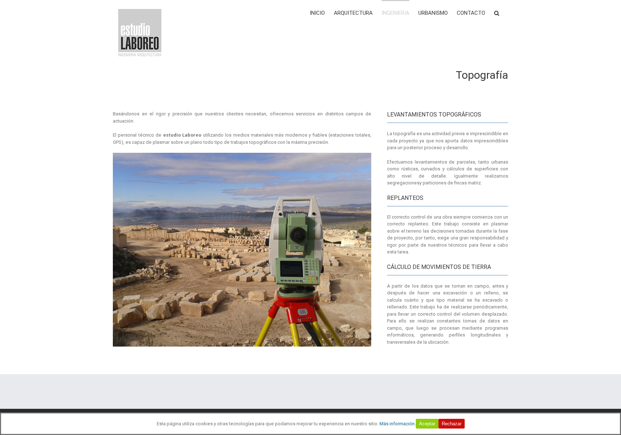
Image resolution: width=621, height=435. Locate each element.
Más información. (398, 423)
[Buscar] (496, 12)
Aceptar (427, 423)
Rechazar (451, 423)
